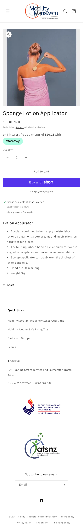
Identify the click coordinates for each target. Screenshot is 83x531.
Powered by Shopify (47, 516)
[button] (7, 11)
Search (12, 347)
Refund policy (67, 516)
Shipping (20, 127)
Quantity (8, 149)
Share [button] (10, 285)
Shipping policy (62, 522)
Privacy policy (23, 522)
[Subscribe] (63, 484)
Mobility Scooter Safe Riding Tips (28, 329)
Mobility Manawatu (26, 516)
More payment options (41, 191)
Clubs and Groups (19, 338)
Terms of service (42, 522)
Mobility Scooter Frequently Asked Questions (36, 320)
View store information (21, 212)
